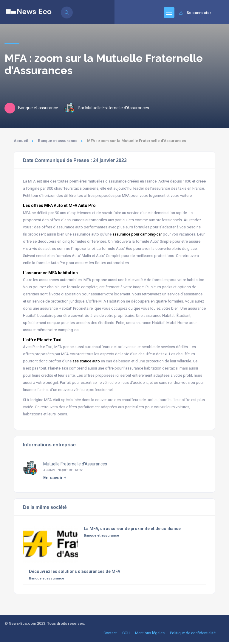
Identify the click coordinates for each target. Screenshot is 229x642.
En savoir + (54, 477)
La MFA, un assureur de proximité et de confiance (132, 528)
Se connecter (199, 12)
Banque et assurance (58, 140)
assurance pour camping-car (137, 234)
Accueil (21, 140)
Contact (110, 633)
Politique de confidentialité (193, 633)
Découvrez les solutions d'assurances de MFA (74, 571)
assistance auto (86, 361)
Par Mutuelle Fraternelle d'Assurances (113, 107)
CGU (126, 633)
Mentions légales (150, 633)
